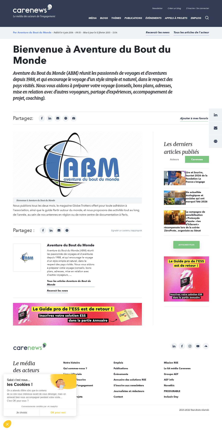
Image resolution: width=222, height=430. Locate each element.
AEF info (169, 379)
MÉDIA (93, 18)
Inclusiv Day (171, 396)
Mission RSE (171, 362)
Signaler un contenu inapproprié (126, 230)
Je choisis (21, 412)
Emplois (196, 18)
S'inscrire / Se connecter (197, 8)
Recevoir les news (157, 32)
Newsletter (157, 8)
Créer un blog (174, 8)
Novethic (169, 385)
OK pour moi (58, 412)
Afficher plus (186, 244)
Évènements (153, 18)
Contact (118, 396)
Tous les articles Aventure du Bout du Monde (69, 283)
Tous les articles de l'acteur (191, 32)
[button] (7, 424)
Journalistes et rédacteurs (129, 391)
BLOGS (104, 18)
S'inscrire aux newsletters (129, 385)
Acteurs (174, 159)
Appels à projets (176, 18)
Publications (133, 18)
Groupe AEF (171, 374)
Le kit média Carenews (177, 368)
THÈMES (116, 18)
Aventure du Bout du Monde (34, 32)
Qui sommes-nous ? (75, 368)
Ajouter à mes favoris (194, 118)
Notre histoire (71, 362)
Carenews (197, 159)
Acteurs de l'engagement (78, 385)
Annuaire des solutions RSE (130, 379)
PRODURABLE (172, 391)
